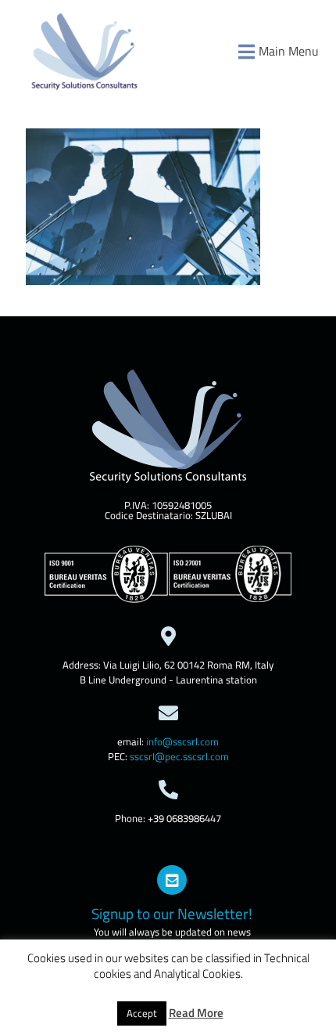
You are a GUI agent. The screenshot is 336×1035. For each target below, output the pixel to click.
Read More (196, 1013)
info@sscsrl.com (182, 741)
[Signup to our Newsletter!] (172, 880)
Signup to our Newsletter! (171, 914)
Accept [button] (142, 1013)
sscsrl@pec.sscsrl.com (179, 756)
